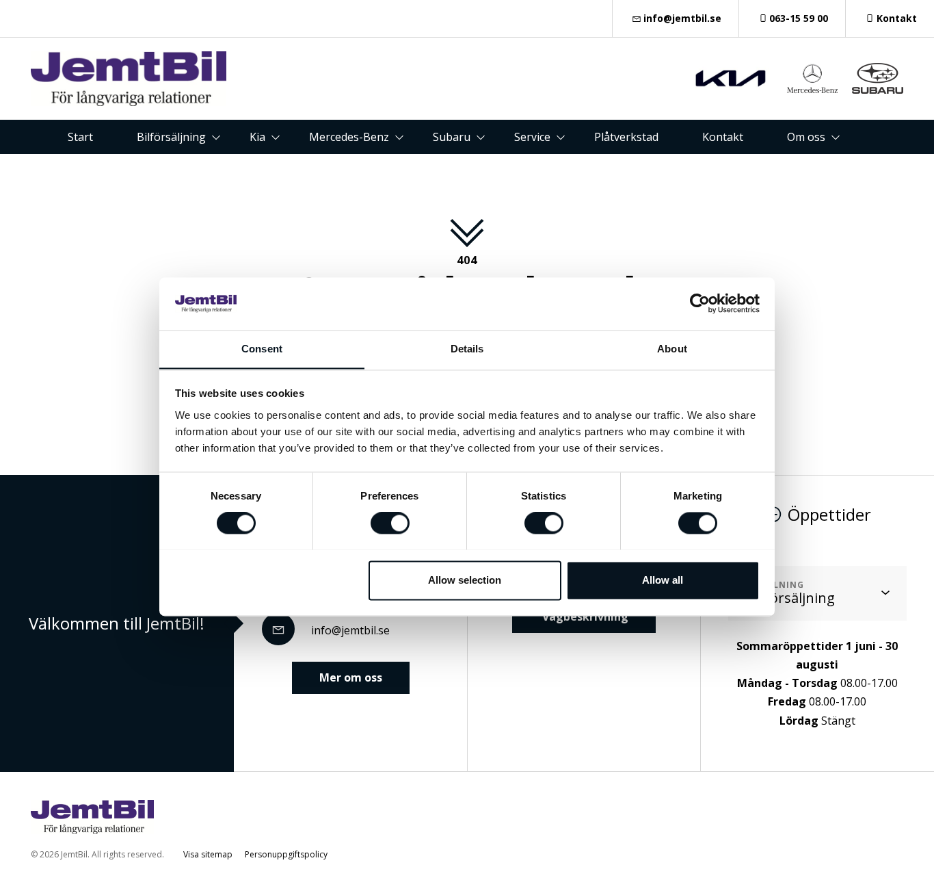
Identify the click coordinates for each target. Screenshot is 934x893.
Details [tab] (467, 348)
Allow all (662, 580)
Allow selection (464, 580)
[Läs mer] (731, 78)
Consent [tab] (261, 348)
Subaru (451, 136)
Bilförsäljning (171, 136)
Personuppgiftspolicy (286, 854)
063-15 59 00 (798, 18)
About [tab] (672, 348)
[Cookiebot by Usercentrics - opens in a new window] (700, 303)
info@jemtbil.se (682, 18)
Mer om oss (350, 677)
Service (532, 136)
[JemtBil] (128, 78)
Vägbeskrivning (583, 616)
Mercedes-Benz (349, 136)
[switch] (390, 523)
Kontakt (897, 18)
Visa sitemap (207, 854)
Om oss (806, 136)
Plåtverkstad (626, 136)
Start (80, 136)
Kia (257, 136)
